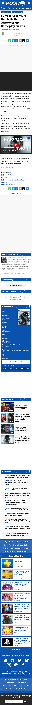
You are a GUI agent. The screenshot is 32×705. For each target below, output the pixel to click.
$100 (4, 368)
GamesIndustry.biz (11, 689)
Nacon (8, 12)
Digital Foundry (21, 683)
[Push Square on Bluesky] (27, 660)
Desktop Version (22, 551)
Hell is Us (19, 12)
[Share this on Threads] (23, 40)
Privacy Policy (23, 545)
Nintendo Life (14, 679)
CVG (20, 689)
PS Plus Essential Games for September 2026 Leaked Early (16, 489)
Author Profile (9, 273)
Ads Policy (18, 548)
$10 (28, 368)
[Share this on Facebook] (16, 40)
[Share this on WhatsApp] (9, 40)
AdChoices (27, 673)
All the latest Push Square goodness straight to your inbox (16, 696)
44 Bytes (19, 673)
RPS (25, 689)
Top (6, 542)
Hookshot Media (14, 671)
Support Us (7, 545)
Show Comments (16, 285)
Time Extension (10, 683)
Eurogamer (21, 686)
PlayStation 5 (5, 315)
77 (12, 443)
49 (12, 410)
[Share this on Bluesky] (13, 40)
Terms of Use (9, 548)
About (11, 542)
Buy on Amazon (15, 362)
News (3, 12)
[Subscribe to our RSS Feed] (5, 660)
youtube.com (10, 168)
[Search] (29, 3)
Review (8, 184)
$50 (16, 368)
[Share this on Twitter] (20, 40)
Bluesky (18, 273)
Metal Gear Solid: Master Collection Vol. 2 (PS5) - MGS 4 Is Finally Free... (17, 520)
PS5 (14, 12)
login (24, 297)
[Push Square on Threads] (16, 665)
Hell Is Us (4, 311)
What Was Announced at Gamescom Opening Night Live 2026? (16, 534)
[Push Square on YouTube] (12, 660)
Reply (25, 273)
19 (20, 194)
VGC (28, 686)
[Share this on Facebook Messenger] (27, 40)
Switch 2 (4, 319)
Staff (16, 542)
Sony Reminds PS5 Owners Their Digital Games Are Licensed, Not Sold (17, 476)
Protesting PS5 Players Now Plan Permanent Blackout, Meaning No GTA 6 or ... (17, 495)
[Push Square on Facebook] (23, 665)
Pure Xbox (23, 679)
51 (12, 421)
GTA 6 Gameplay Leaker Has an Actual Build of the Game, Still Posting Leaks (17, 482)
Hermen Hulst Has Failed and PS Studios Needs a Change (17, 514)
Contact (15, 545)
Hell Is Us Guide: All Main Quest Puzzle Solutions (13, 356)
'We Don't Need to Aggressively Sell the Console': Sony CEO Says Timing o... (17, 528)
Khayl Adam (5, 36)
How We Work (24, 542)
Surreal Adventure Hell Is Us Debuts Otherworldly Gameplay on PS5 (13, 21)
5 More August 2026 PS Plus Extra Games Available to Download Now (17, 509)
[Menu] (3, 3)
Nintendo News (7, 686)
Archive (25, 548)
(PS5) (6, 175)
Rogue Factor (5, 327)
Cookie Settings (10, 551)
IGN (15, 686)
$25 (22, 368)
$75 (11, 368)
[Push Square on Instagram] (9, 665)
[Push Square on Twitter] (19, 660)
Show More (15, 649)
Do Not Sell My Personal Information (16, 675)
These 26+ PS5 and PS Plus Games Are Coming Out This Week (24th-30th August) (16, 502)
